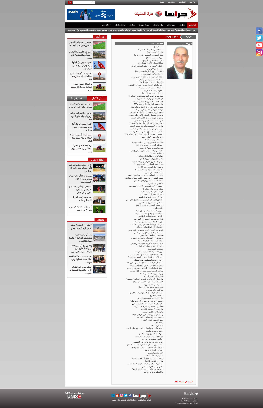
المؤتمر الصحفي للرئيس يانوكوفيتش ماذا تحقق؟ (144, 134)
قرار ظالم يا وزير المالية (153, 276)
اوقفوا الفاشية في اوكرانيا (152, 93)
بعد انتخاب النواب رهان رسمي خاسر (148, 232)
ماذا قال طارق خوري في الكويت (150, 298)
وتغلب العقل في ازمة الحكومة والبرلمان (147, 107)
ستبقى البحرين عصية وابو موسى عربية (147, 358)
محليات (182, 25)
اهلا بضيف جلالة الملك (154, 355)
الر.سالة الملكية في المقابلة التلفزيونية (147, 347)
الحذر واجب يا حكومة (154, 331)
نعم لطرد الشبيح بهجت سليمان (151, 334)
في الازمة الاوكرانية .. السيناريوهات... (148, 99)
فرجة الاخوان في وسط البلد (151, 191)
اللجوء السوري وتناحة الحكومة (151, 216)
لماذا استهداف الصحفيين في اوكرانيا (148, 55)
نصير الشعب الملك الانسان (152, 320)
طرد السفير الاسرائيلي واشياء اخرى (148, 120)
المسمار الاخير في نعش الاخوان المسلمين (146, 186)
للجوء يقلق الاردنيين (155, 68)
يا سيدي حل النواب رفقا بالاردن (150, 167)
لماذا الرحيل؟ (157, 47)
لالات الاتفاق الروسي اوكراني (151, 159)
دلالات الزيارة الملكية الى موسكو (150, 227)
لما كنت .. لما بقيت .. (154, 290)
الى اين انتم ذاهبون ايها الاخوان (151, 202)
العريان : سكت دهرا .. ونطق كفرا (149, 211)
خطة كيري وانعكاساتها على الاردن (149, 156)
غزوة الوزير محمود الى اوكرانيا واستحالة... (146, 112)
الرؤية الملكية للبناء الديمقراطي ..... (148, 252)
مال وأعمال (158, 25)
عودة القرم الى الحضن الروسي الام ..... (147, 109)
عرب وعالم (171, 25)
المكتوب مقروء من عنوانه (152, 339)
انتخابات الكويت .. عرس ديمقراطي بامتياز (146, 265)
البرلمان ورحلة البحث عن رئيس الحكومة (147, 224)
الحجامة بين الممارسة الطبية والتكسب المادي (145, 345)
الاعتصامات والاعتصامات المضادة (150, 317)
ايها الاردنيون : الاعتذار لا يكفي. (151, 197)
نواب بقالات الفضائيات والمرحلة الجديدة (147, 238)
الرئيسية (192, 25)
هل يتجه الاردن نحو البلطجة (152, 309)
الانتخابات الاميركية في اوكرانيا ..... (149, 79)
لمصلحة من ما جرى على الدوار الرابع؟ (147, 369)
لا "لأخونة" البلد (157, 325)
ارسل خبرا (171, 2)
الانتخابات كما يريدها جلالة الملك (150, 246)
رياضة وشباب (120, 25)
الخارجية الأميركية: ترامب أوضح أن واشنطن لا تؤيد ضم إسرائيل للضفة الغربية (192, 30)
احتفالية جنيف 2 (156, 153)
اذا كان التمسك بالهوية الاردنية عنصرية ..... (146, 131)
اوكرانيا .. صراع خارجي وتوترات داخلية (147, 161)
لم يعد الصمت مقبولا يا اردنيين (151, 148)
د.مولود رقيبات (172, 37)
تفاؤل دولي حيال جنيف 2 (153, 189)
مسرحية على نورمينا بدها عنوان (150, 287)
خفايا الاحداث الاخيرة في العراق (150, 63)
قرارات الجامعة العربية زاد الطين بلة (148, 219)
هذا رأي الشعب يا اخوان (153, 361)
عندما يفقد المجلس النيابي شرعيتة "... (148, 164)
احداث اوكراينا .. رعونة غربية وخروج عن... (146, 150)
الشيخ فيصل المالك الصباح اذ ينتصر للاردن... (145, 293)
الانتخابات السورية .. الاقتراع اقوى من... (147, 77)
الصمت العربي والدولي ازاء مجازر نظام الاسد (145, 328)
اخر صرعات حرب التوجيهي (152, 60)
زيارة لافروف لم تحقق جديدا (151, 273)
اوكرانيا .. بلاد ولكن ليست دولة (151, 88)
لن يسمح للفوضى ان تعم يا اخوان (149, 205)
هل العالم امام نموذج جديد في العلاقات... (146, 101)
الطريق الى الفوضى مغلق (152, 366)
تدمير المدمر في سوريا (154, 172)
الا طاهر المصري (156, 295)
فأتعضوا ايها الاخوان (155, 183)
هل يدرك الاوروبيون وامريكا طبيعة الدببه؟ (146, 126)
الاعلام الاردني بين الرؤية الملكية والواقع (147, 66)
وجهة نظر (106, 25)
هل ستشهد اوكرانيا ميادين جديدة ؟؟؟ (148, 104)
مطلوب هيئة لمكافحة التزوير (151, 235)
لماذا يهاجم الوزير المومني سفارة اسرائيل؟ (146, 96)
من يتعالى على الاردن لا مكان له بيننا (148, 336)
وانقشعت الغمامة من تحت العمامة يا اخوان (145, 175)
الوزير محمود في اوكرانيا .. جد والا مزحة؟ (146, 123)
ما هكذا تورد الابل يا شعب (152, 312)
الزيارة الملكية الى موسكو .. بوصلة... (148, 222)
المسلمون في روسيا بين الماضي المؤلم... (146, 129)
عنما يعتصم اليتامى (155, 353)
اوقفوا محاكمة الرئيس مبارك (151, 74)
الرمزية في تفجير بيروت (153, 284)
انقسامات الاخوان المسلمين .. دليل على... (146, 254)
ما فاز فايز (159, 323)
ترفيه (162, 2)
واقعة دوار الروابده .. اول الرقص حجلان (147, 314)
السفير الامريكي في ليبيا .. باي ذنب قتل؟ (146, 301)
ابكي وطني (158, 208)
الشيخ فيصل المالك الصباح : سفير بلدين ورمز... (144, 268)
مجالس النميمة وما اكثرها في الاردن (148, 306)
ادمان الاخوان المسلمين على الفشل (148, 260)
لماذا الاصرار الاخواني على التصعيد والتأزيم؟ (145, 257)
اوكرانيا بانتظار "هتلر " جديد (152, 137)
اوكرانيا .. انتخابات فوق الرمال (151, 82)
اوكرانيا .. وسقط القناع (154, 140)
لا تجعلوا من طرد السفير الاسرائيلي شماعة (145, 115)
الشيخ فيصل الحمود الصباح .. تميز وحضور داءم (144, 263)
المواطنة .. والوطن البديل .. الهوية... (148, 213)
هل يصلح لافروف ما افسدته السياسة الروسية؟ (144, 279)
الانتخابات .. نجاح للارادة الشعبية (150, 241)
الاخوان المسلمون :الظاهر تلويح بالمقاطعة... (145, 364)
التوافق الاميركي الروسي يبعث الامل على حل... (144, 200)
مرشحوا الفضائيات (155, 249)
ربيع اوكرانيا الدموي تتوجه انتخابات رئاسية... (145, 85)
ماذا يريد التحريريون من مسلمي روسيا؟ (147, 142)
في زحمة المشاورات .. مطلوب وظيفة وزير (145, 230)
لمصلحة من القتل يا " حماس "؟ (150, 49)
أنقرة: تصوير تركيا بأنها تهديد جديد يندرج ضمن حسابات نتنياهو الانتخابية (122, 30)
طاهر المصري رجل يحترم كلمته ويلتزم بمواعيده (144, 178)
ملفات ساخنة (144, 25)
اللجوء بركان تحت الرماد (153, 90)
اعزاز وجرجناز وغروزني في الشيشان (148, 342)
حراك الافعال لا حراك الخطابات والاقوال (147, 243)
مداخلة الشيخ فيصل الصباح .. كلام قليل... (146, 271)
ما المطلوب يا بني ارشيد (153, 372)
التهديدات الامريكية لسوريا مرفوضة (149, 170)
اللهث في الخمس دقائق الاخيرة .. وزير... (146, 304)
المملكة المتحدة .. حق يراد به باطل (149, 145)
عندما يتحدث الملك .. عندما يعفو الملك (148, 282)
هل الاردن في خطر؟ (155, 52)
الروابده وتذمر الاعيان (154, 58)
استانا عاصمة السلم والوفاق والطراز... (147, 181)
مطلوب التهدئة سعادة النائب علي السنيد (147, 118)
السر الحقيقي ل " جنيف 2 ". (152, 194)
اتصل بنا (182, 2)
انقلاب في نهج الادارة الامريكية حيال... (148, 71)
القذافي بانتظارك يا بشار (153, 350)
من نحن (192, 2)
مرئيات (132, 25)
